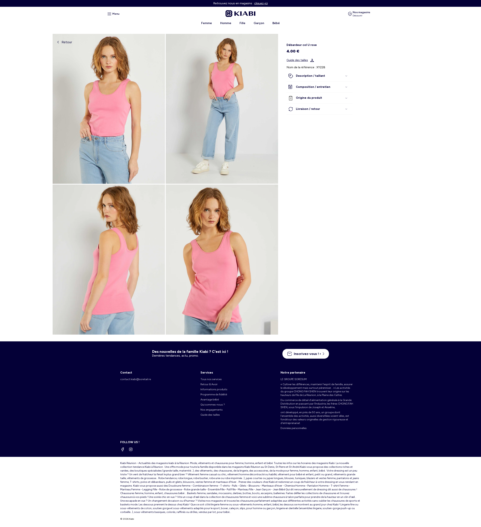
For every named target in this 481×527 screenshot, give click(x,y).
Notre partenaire (293, 372)
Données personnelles (294, 428)
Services (206, 372)
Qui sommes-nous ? (212, 404)
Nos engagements (211, 409)
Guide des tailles (297, 60)
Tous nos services (211, 379)
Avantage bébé (209, 399)
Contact (126, 372)
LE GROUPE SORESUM (294, 379)
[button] (319, 76)
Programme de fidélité (213, 394)
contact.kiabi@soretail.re (135, 379)
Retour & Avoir (209, 384)
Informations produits (213, 389)
